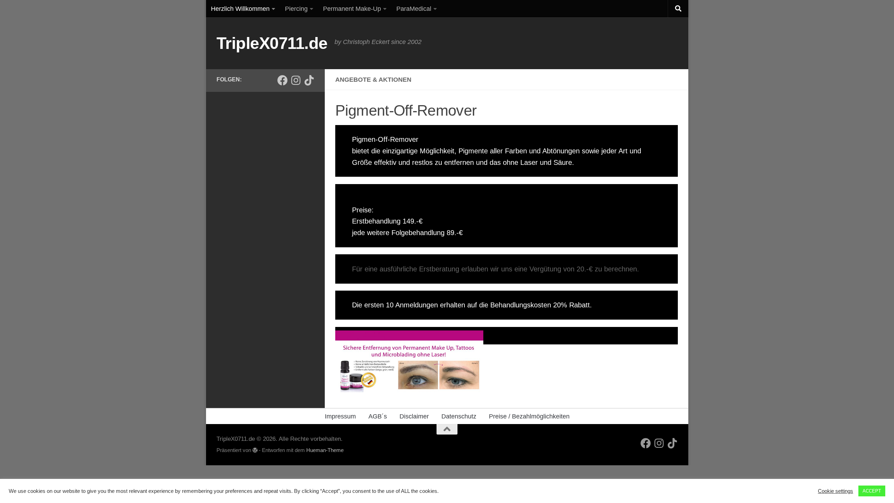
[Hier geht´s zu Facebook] (282, 80)
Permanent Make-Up (352, 8)
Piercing (296, 8)
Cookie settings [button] (835, 491)
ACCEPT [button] (872, 491)
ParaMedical (413, 8)
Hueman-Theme (325, 450)
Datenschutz (458, 416)
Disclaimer (414, 416)
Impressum (340, 416)
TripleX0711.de (272, 43)
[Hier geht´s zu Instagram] (296, 80)
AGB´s (377, 416)
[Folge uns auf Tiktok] (309, 80)
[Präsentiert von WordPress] (255, 450)
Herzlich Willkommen (240, 8)
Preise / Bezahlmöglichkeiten (529, 416)
